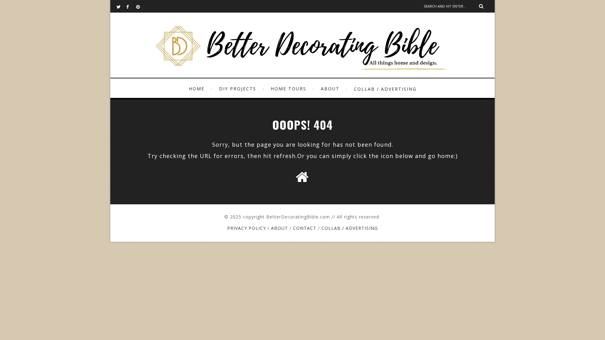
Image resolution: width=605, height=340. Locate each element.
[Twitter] (121, 6)
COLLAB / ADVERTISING (385, 89)
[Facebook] (131, 6)
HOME (197, 89)
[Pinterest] (141, 6)
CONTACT (304, 228)
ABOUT (330, 89)
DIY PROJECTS (237, 89)
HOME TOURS (288, 89)
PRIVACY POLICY (246, 228)
